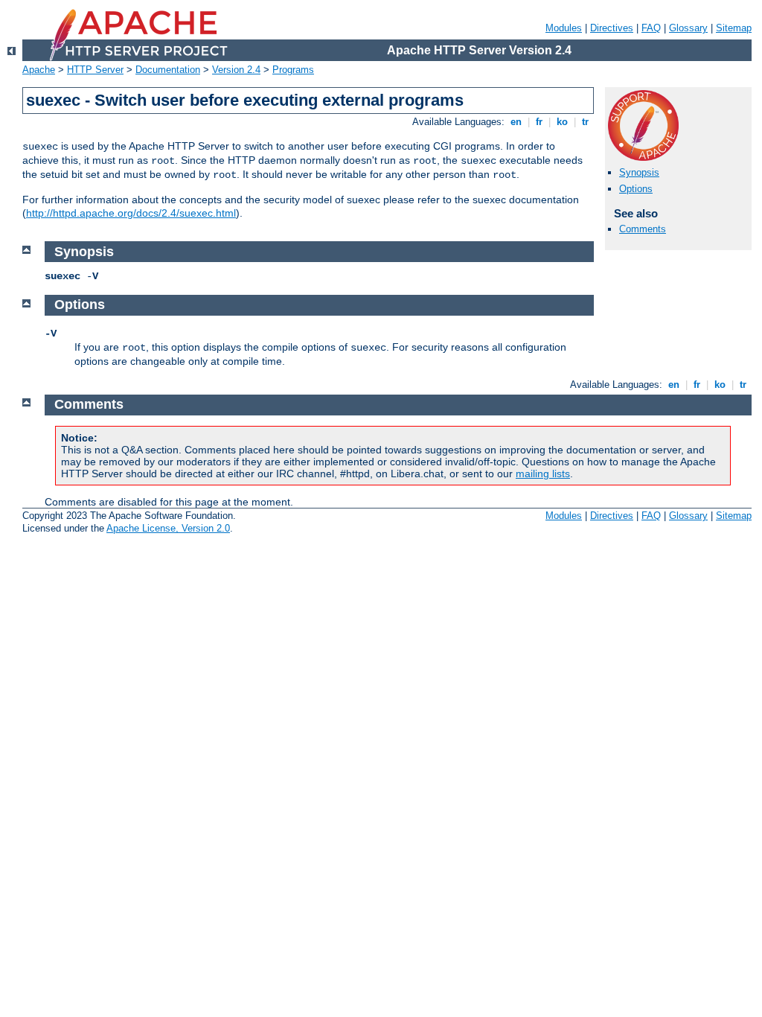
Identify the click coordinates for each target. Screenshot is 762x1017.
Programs (293, 69)
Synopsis (639, 172)
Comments (642, 229)
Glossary (688, 28)
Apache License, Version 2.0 (168, 528)
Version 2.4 (236, 69)
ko (562, 121)
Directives (611, 28)
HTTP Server (95, 69)
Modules (563, 28)
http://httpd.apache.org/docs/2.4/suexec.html (131, 213)
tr (585, 121)
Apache (38, 69)
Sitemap (734, 28)
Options (636, 188)
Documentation (167, 69)
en (516, 121)
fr (539, 121)
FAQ (651, 28)
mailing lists (543, 473)
